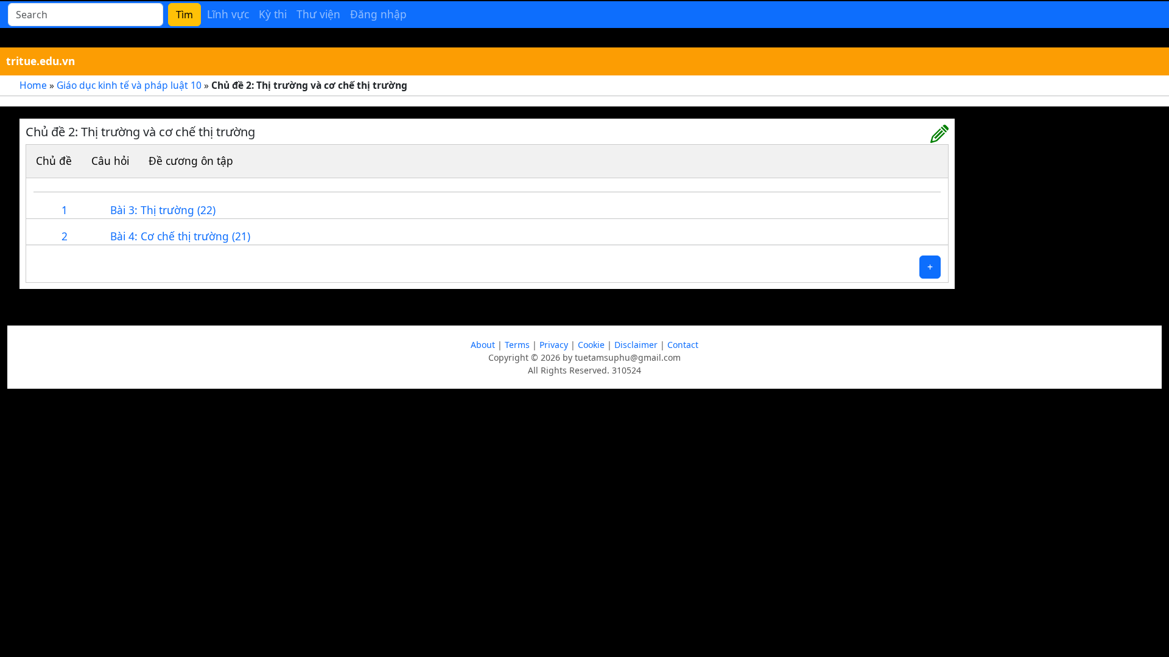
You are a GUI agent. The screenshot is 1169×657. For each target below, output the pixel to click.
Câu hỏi (110, 160)
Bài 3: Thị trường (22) (163, 210)
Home (33, 85)
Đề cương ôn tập (191, 160)
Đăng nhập (378, 14)
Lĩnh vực (228, 14)
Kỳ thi (273, 14)
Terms (517, 344)
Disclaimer (636, 344)
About (483, 344)
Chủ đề (54, 160)
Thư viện (318, 14)
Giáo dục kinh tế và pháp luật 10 (129, 85)
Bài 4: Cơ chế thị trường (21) (180, 236)
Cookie (591, 344)
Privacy (553, 344)
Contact (682, 344)
